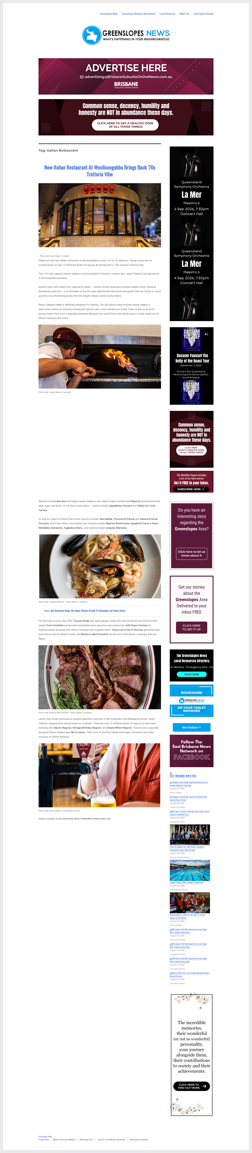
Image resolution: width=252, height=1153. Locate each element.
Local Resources (167, 13)
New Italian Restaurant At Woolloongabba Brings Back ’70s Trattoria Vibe (99, 170)
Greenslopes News (109, 13)
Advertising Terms (86, 1139)
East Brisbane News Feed (183, 776)
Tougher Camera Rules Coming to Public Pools (187, 882)
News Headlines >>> (191, 727)
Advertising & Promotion (139, 1139)
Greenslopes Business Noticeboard (138, 13)
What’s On (184, 13)
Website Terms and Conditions (64, 1139)
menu (59, 304)
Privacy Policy (43, 1139)
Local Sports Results (204, 13)
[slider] (194, 402)
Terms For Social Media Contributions (111, 1139)
